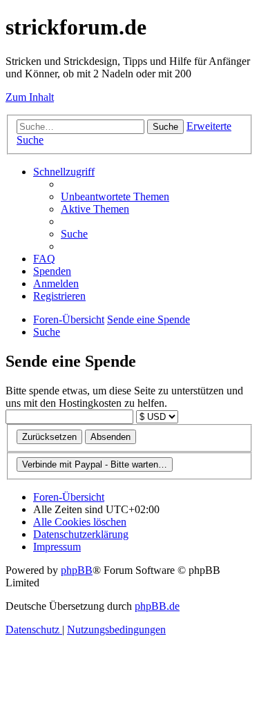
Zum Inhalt (30, 97)
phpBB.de (157, 606)
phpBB (77, 570)
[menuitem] (115, 196)
